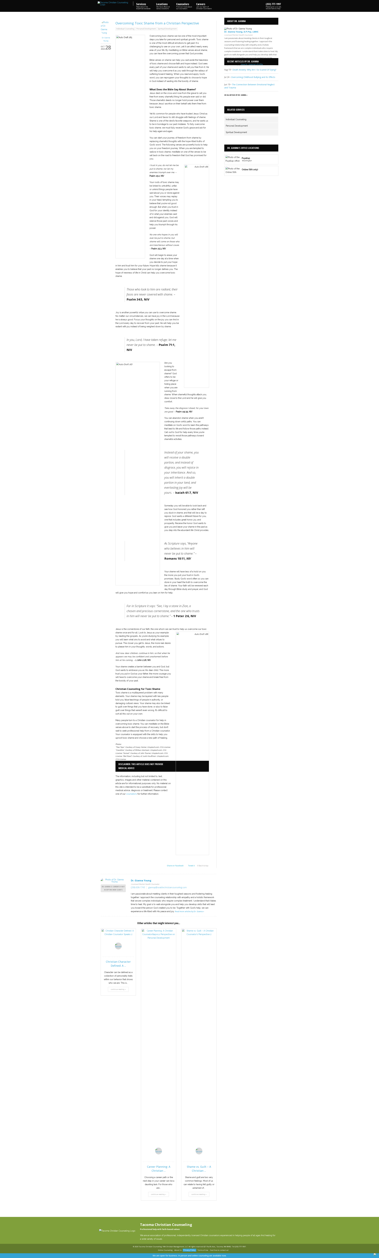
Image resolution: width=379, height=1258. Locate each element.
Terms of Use (202, 1250)
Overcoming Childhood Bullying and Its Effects (253, 77)
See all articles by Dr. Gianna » (235, 95)
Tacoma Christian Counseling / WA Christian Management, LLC (163, 1246)
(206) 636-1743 (138, 887)
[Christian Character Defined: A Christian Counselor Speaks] (118, 937)
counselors (131, 794)
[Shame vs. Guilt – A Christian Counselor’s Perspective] (199, 1040)
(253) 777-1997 (273, 6)
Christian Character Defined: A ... (118, 963)
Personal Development (146, 28)
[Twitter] (155, 1250)
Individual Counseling (125, 28)
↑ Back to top (202, 866)
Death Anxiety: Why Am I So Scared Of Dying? (254, 69)
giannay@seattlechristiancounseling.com (167, 887)
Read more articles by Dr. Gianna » (189, 911)
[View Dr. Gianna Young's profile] (106, 33)
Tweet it (191, 866)
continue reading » (118, 989)
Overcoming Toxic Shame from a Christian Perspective (157, 23)
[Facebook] (151, 1250)
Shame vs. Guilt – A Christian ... (199, 1168)
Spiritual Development (167, 28)
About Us (178, 1250)
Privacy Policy (189, 1250)
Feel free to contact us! (219, 1250)
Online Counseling (165, 1250)
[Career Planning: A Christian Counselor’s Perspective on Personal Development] (158, 1040)
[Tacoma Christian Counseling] (115, 3)
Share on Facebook (175, 866)
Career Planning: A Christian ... (158, 1168)
